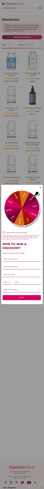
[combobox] (7, 282)
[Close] (40, 187)
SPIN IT (21, 297)
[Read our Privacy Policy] (40, 235)
